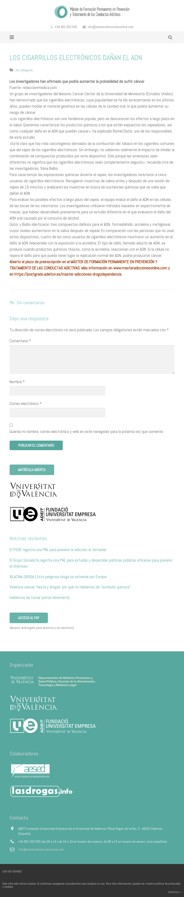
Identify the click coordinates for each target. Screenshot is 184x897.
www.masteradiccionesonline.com (140, 268)
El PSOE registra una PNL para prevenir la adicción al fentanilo (58, 549)
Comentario (20, 340)
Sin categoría (24, 70)
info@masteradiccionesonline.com (110, 27)
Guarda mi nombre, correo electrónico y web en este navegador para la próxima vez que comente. (87, 431)
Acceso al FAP (28, 617)
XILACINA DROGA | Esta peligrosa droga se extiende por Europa (58, 576)
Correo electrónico (25, 403)
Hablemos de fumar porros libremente (40, 597)
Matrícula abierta (32, 469)
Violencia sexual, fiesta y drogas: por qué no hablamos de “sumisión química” (70, 587)
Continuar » (174, 892)
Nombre (17, 381)
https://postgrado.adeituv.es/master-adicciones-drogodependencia (67, 274)
